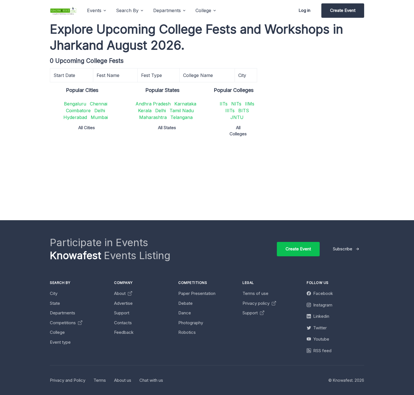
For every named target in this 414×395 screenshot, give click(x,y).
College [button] (203, 10)
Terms (100, 380)
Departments (62, 312)
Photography (190, 322)
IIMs (249, 104)
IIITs (230, 110)
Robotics (187, 332)
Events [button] (94, 10)
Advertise (123, 303)
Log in (304, 10)
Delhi (99, 110)
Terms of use (255, 293)
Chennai (98, 104)
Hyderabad (75, 117)
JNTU (237, 117)
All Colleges (238, 131)
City (53, 293)
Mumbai (99, 117)
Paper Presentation (196, 293)
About (120, 293)
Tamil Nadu (182, 110)
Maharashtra (153, 117)
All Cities (86, 127)
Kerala (145, 110)
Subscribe (342, 248)
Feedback (123, 332)
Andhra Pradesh (153, 104)
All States (167, 127)
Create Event (342, 10)
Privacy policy (256, 303)
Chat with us (151, 380)
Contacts (123, 322)
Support (121, 312)
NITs (236, 104)
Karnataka (185, 104)
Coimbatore (78, 110)
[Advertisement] (219, 180)
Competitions (63, 322)
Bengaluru (75, 104)
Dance (184, 312)
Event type (60, 342)
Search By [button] (127, 10)
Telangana (181, 117)
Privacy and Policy (67, 380)
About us (122, 380)
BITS (243, 110)
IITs (224, 104)
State (55, 303)
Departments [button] (167, 10)
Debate (185, 303)
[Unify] (63, 10)
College (57, 332)
